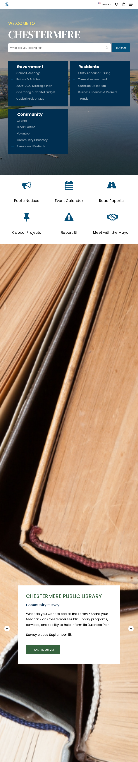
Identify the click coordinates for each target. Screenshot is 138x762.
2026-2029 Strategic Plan (34, 86)
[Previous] (7, 628)
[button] (131, 4)
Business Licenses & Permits (97, 92)
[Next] (131, 628)
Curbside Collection (92, 86)
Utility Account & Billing (94, 73)
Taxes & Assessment (92, 79)
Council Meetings (28, 73)
